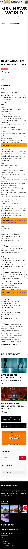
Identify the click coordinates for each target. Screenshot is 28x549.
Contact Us (5, 537)
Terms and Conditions (8, 545)
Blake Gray (7, 72)
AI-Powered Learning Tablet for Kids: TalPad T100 (17, 2)
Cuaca (3, 539)
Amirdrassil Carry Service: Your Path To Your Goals (12, 406)
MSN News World (14, 10)
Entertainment (4, 68)
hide (10, 76)
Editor (5, 384)
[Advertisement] (14, 39)
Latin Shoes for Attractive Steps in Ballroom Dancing (11, 378)
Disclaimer (5, 541)
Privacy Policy (6, 543)
